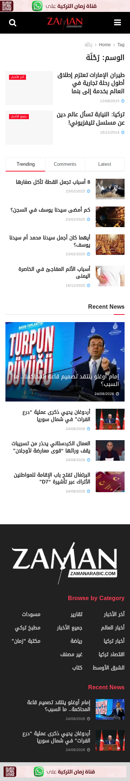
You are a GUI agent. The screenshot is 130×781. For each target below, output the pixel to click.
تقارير (76, 614)
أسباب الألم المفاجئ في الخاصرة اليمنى (54, 272)
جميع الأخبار (19, 116)
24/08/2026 (105, 393)
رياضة (76, 641)
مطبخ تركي (27, 628)
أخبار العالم (113, 628)
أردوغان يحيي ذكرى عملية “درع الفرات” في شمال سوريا (56, 415)
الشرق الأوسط (109, 668)
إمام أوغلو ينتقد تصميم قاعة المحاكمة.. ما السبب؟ (66, 380)
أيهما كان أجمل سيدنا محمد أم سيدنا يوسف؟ (49, 241)
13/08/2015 (110, 100)
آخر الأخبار (17, 77)
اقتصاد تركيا (112, 654)
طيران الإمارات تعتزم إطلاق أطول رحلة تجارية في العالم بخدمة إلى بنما (91, 83)
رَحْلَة (88, 45)
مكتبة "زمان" (26, 641)
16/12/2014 (110, 132)
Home (105, 45)
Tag (121, 45)
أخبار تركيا (114, 641)
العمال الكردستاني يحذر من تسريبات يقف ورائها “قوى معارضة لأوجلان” (51, 447)
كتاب (77, 668)
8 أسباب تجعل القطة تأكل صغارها (53, 182)
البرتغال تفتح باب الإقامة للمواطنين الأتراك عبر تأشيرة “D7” (52, 478)
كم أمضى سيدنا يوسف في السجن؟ (50, 210)
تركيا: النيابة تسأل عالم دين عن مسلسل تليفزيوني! (91, 118)
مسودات (31, 614)
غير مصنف (71, 654)
